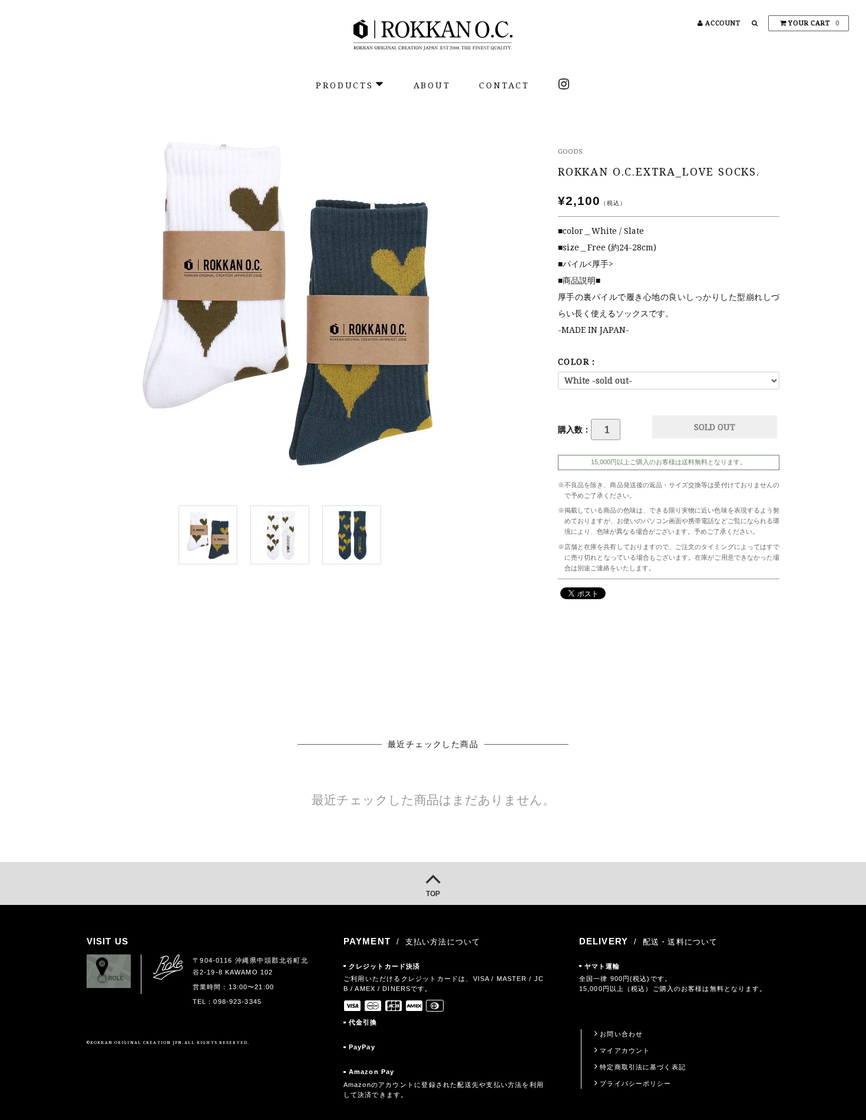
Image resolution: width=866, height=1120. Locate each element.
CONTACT (504, 85)
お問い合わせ (621, 1034)
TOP (433, 894)
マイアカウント (625, 1050)
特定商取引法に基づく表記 (642, 1067)
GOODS (570, 152)
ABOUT (432, 85)
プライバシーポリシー (635, 1083)
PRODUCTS (344, 85)
